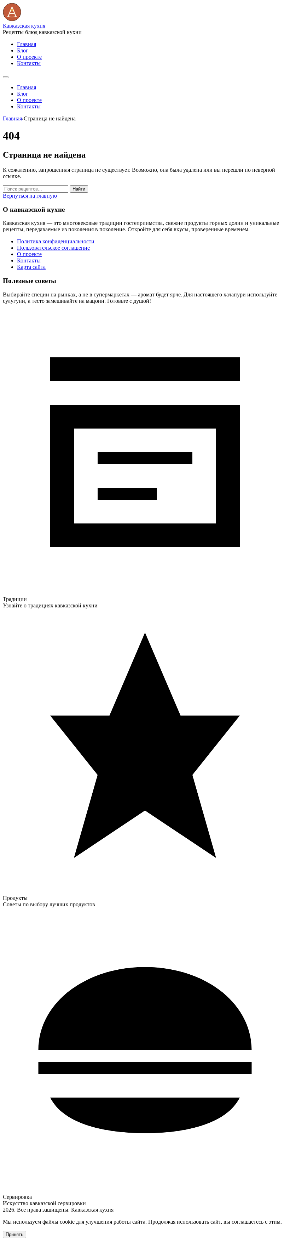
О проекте (29, 57)
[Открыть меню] (5, 77)
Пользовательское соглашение (53, 248)
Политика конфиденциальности (55, 241)
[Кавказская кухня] (12, 19)
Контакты (29, 63)
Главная (26, 44)
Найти (78, 189)
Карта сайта (31, 267)
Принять (14, 1234)
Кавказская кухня (24, 26)
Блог (22, 50)
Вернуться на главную (30, 196)
